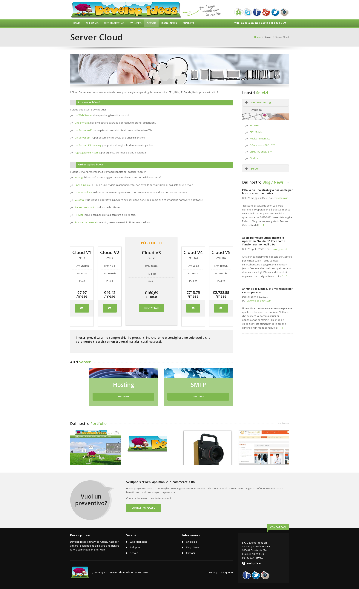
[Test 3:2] (207, 447)
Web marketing (261, 102)
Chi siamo (191, 541)
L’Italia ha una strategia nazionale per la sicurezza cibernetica (267, 191)
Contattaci (151, 308)
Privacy (213, 572)
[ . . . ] (261, 225)
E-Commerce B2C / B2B (262, 145)
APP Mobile (256, 132)
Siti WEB (254, 125)
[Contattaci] (82, 308)
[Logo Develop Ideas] (146, 444)
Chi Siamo (92, 23)
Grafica (254, 158)
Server (151, 23)
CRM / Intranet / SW (261, 151)
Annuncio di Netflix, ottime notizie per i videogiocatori (267, 290)
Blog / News (169, 23)
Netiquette (227, 572)
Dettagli (123, 396)
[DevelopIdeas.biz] (95, 447)
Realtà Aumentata (260, 138)
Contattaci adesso (143, 507)
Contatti (188, 23)
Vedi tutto (283, 423)
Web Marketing (114, 23)
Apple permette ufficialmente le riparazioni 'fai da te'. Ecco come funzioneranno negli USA (263, 241)
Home (76, 23)
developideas (253, 563)
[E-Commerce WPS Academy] (263, 447)
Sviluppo (136, 23)
